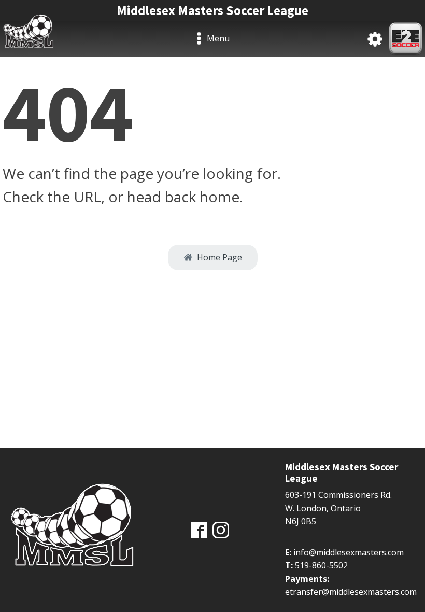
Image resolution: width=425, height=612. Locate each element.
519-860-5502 (321, 565)
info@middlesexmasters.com (348, 552)
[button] (213, 258)
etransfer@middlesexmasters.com (351, 591)
